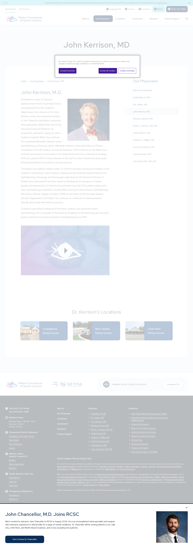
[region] (97, 66)
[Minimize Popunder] (187, 508)
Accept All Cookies (107, 71)
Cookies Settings (127, 71)
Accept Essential (67, 71)
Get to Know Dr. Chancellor (25, 539)
